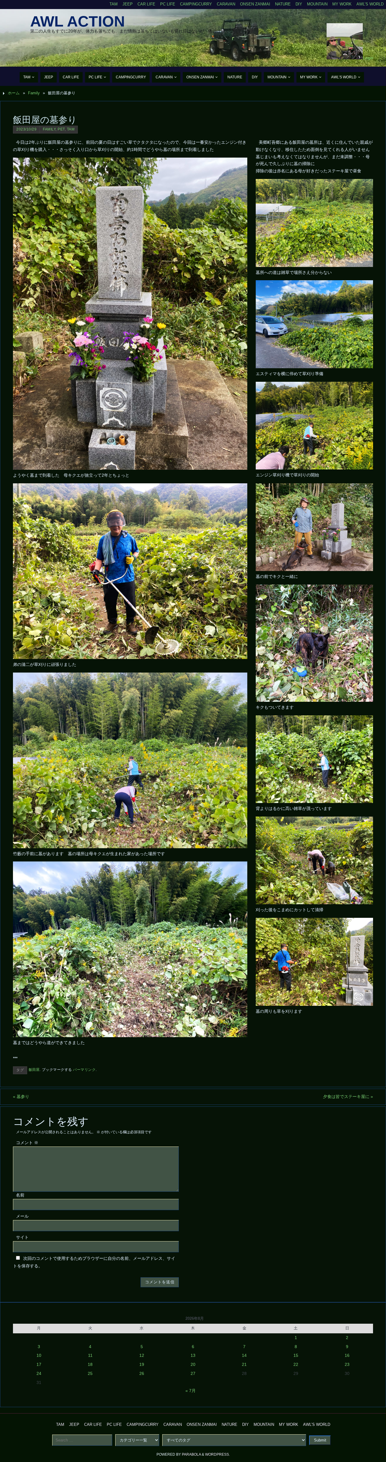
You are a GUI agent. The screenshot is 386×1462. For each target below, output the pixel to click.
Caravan (226, 4)
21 (244, 1364)
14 (244, 1355)
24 (38, 1373)
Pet (61, 129)
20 (193, 1364)
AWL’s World (370, 4)
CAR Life (146, 4)
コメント (27, 1142)
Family (34, 93)
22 (295, 1364)
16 (347, 1355)
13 (193, 1355)
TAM (113, 4)
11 (90, 1355)
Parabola (191, 1454)
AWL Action (77, 21)
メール (22, 1216)
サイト (22, 1237)
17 (38, 1364)
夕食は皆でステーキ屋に (348, 1096)
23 (347, 1364)
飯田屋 (34, 1070)
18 (90, 1364)
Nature (283, 4)
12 (141, 1355)
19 (141, 1364)
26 (141, 1373)
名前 (20, 1195)
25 (90, 1373)
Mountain (317, 4)
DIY (299, 4)
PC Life (167, 4)
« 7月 (190, 1390)
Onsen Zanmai (255, 4)
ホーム (14, 93)
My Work (342, 4)
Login (368, 57)
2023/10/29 (26, 129)
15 (295, 1355)
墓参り (21, 1096)
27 (193, 1373)
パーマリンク (84, 1070)
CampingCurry (196, 4)
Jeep (127, 4)
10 (38, 1355)
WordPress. (217, 1454)
